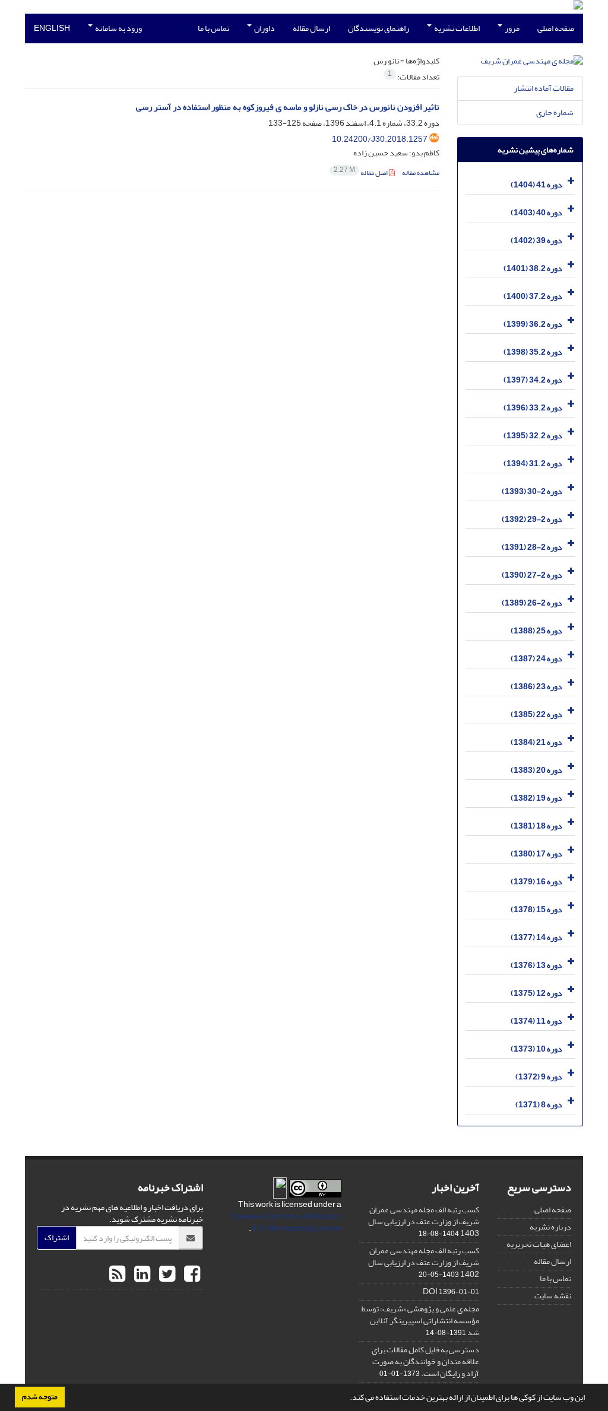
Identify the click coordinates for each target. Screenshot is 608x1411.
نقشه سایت (552, 1296)
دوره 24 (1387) (536, 659)
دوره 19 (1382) (536, 798)
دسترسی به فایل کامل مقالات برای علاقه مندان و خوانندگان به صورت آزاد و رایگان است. (425, 1361)
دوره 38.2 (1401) (533, 268)
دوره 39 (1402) (536, 240)
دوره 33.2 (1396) (533, 408)
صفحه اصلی (555, 28)
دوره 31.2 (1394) (533, 464)
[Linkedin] (140, 1274)
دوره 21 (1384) (536, 742)
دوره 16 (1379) (536, 882)
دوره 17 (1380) (536, 854)
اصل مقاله (361, 173)
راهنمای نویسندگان (378, 28)
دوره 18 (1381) (536, 826)
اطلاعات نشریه (456, 28)
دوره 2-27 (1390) (532, 575)
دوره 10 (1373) (536, 1049)
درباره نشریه (550, 1227)
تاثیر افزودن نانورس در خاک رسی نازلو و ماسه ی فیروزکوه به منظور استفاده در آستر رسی (287, 107)
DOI (430, 1291)
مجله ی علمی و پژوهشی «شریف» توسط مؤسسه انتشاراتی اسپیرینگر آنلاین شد (420, 1320)
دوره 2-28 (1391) (532, 547)
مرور (512, 28)
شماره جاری (555, 112)
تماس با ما (213, 28)
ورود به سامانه (118, 28)
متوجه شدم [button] (40, 1397)
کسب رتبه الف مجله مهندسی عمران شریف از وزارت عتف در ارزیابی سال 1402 (423, 1262)
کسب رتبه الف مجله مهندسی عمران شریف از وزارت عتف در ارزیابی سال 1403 (423, 1221)
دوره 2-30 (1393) (532, 491)
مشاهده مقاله (420, 173)
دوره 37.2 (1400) (533, 296)
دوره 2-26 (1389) (532, 603)
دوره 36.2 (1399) (533, 324)
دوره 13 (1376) (536, 965)
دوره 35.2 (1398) (533, 352)
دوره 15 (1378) (536, 910)
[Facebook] (190, 1274)
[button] (347, 1398)
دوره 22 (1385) (536, 714)
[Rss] (117, 1274)
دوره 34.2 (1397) (533, 380)
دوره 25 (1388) (536, 631)
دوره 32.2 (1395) (533, 436)
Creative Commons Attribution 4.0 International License (286, 1222)
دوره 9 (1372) (538, 1077)
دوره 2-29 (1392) (532, 519)
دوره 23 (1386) (536, 687)
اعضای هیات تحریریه (538, 1244)
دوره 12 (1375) (536, 993)
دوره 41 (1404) (536, 185)
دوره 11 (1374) (536, 1021)
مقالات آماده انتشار (544, 88)
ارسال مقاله (311, 28)
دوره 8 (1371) (538, 1105)
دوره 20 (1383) (536, 770)
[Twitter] (165, 1274)
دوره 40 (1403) (536, 213)
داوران (264, 28)
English (52, 28)
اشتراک (57, 1238)
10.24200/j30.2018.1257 (380, 139)
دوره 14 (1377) (536, 937)
